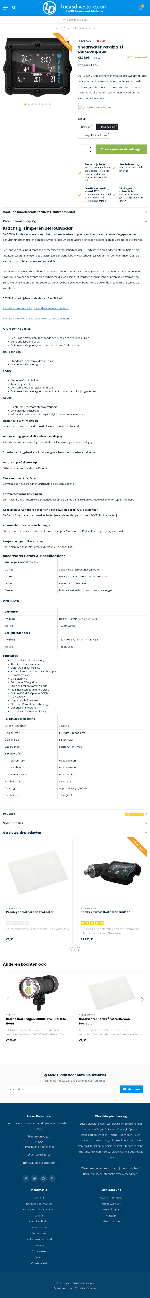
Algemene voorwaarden (39, 1203)
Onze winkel (39, 1251)
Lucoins (39, 1215)
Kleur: (82, 119)
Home (57, 28)
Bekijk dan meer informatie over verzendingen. (111, 1174)
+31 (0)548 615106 (40, 1154)
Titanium (85, 126)
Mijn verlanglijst (111, 1209)
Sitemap (39, 1245)
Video (102, 40)
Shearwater (85, 40)
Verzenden (39, 1233)
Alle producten (111, 1221)
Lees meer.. (99, 98)
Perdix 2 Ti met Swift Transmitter (105, 912)
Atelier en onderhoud (39, 1239)
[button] (25, 104)
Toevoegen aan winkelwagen (121, 149)
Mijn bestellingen (111, 1203)
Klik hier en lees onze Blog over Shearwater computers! (36, 308)
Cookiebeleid (39, 1263)
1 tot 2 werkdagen (99, 107)
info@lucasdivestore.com (40, 1162)
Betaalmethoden (39, 1221)
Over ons (39, 1197)
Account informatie (111, 1197)
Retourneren (39, 1227)
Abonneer (133, 1089)
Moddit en (81, 1288)
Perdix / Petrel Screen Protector (30, 912)
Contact (39, 1257)
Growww (91, 1288)
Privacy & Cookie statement (39, 1209)
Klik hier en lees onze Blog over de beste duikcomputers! (36, 318)
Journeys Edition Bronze (94, 135)
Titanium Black (107, 126)
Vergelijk (111, 1215)
